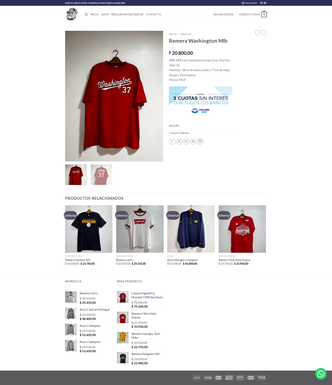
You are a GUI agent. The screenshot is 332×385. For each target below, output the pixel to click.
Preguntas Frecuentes (127, 14)
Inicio (94, 14)
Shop (105, 14)
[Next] (156, 96)
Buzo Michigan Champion (182, 260)
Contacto (153, 14)
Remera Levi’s (124, 260)
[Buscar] (86, 14)
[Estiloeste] (72, 14)
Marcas (186, 34)
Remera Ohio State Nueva (234, 260)
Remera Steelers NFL (78, 260)
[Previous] (71, 96)
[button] (321, 374)
